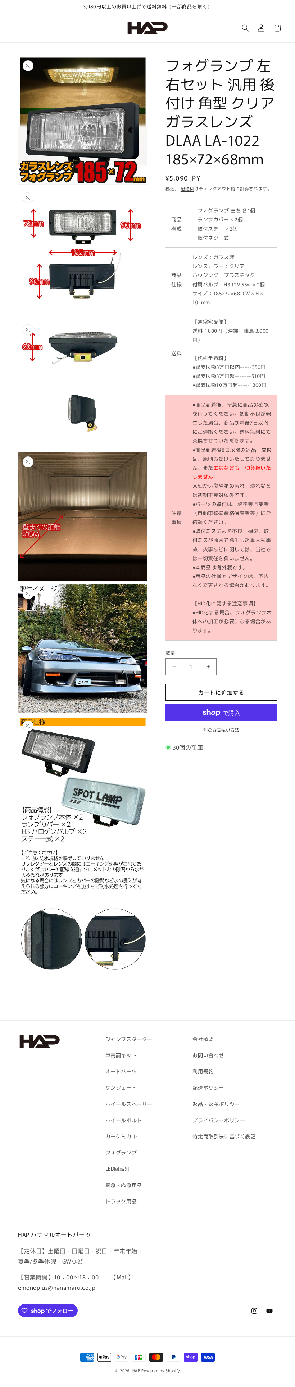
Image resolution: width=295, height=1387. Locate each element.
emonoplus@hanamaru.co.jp (56, 1287)
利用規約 (202, 1071)
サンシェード (121, 1087)
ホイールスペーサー (129, 1103)
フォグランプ (121, 1152)
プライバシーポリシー (218, 1120)
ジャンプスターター (129, 1038)
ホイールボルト (123, 1120)
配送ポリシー (208, 1087)
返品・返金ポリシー (216, 1103)
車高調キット (121, 1055)
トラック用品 (121, 1201)
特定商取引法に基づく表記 (223, 1136)
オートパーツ (121, 1071)
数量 (170, 652)
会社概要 (202, 1038)
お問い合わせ (208, 1055)
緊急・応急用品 (123, 1185)
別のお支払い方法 (221, 730)
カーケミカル (121, 1136)
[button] (15, 28)
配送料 (187, 188)
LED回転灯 (117, 1168)
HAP (136, 1370)
